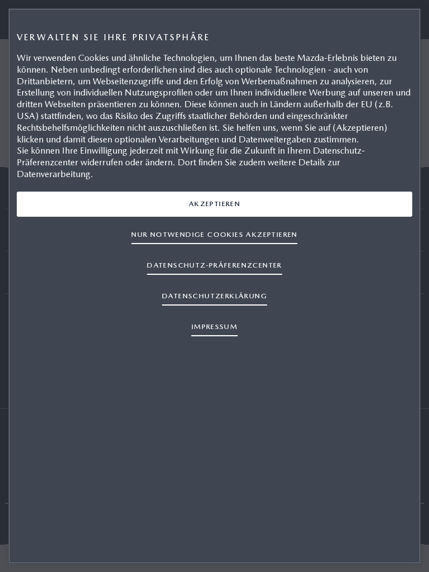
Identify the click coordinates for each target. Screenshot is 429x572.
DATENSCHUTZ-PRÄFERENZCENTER (214, 265)
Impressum (215, 326)
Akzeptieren (214, 203)
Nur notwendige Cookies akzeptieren (214, 234)
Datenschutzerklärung (214, 296)
